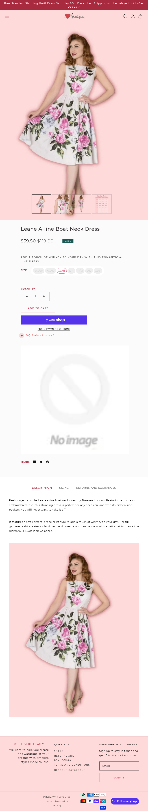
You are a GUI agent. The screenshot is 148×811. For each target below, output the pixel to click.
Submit (119, 777)
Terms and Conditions (72, 764)
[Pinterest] (47, 461)
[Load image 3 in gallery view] (81, 204)
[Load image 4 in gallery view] (102, 204)
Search (60, 751)
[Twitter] (41, 461)
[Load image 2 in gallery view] (61, 204)
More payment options (54, 329)
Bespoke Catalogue (70, 770)
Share (25, 461)
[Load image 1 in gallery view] (41, 204)
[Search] (125, 16)
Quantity (28, 289)
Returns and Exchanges (64, 757)
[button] (7, 16)
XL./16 (61, 270)
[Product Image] (74, 121)
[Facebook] (34, 461)
